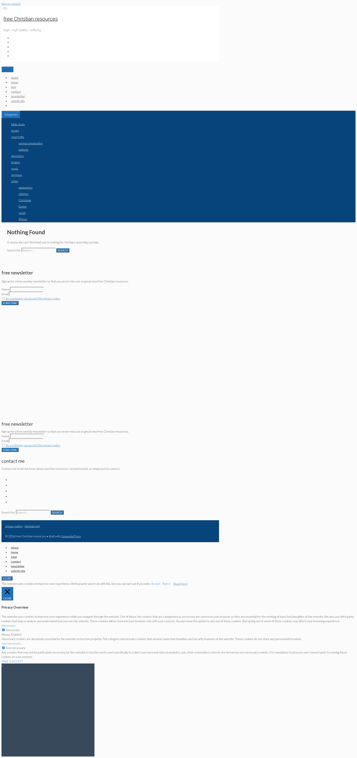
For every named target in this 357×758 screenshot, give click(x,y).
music (14, 168)
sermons (16, 175)
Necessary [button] (8, 625)
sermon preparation (31, 143)
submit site (18, 101)
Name (5, 289)
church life (17, 137)
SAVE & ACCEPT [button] (12, 661)
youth (22, 213)
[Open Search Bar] (3, 64)
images (15, 162)
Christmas (25, 200)
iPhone (23, 219)
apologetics (26, 187)
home (14, 82)
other (14, 181)
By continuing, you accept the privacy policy (33, 298)
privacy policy (13, 526)
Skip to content (11, 3)
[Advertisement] (110, 331)
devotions (17, 156)
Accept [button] (155, 583)
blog (13, 87)
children (23, 194)
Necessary (13, 630)
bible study (18, 124)
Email (4, 294)
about (14, 77)
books (15, 130)
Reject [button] (166, 583)
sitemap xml (32, 526)
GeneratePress (71, 536)
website (23, 149)
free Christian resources (30, 19)
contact (16, 91)
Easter (23, 206)
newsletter (18, 96)
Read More (180, 583)
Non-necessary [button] (11, 643)
